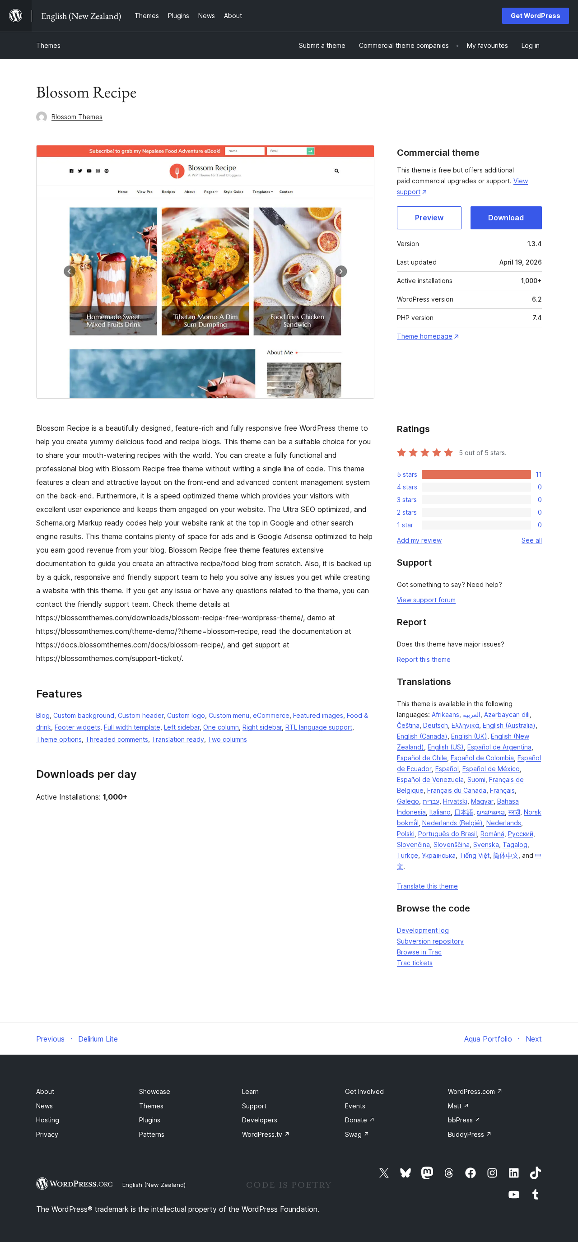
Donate (360, 1120)
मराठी (514, 812)
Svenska (486, 844)
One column (221, 727)
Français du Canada (456, 790)
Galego (408, 801)
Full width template (132, 727)
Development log (423, 930)
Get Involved (364, 1091)
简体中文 (505, 855)
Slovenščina (452, 844)
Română (492, 833)
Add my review (419, 540)
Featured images (318, 715)
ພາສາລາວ (491, 812)
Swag (357, 1134)
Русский (520, 833)
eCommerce (271, 715)
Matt (458, 1106)
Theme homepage (424, 336)
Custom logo (186, 715)
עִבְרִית (431, 801)
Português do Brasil (447, 833)
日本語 (463, 812)
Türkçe (407, 855)
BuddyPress (470, 1134)
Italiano (440, 812)
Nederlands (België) (452, 823)
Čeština (408, 725)
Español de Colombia (482, 758)
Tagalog (515, 844)
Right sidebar (262, 727)
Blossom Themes (77, 117)
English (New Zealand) (154, 1184)
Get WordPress (535, 15)
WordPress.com (475, 1091)
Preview (429, 217)
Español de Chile (422, 758)
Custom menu (229, 715)
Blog (43, 715)
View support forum (426, 600)
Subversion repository (430, 941)
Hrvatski (455, 801)
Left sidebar (182, 727)
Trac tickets (415, 963)
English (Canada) (422, 736)
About (45, 1091)
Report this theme (424, 659)
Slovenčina (413, 844)
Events (355, 1106)
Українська (439, 855)
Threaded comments (116, 739)
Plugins (149, 1120)
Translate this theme (427, 886)
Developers (259, 1120)
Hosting (47, 1120)
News (44, 1106)
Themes (48, 45)
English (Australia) (509, 725)
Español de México (491, 768)
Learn (250, 1091)
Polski (406, 833)
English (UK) (469, 736)
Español (447, 768)
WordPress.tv (266, 1134)
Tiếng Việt (474, 855)
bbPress (464, 1120)
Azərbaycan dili (507, 714)
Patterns (151, 1134)
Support (254, 1106)
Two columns (227, 739)
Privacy (47, 1134)
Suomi (476, 779)
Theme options (59, 739)
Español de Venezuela (430, 779)
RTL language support (318, 727)
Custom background (83, 715)
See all (532, 540)
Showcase (154, 1091)
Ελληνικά (465, 725)
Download (506, 217)
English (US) (446, 747)
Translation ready (178, 739)
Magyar (482, 801)
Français (502, 790)
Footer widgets (77, 727)
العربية (471, 714)
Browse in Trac (419, 952)
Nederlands (503, 823)
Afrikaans (445, 714)
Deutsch (435, 725)
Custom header (140, 715)
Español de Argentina (499, 747)
